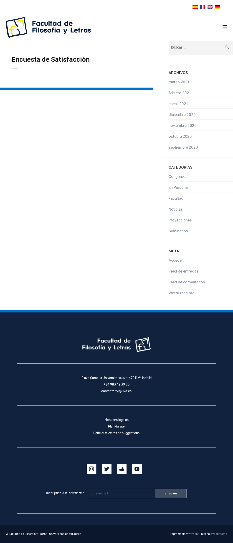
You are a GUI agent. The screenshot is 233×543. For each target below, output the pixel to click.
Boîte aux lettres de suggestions (116, 433)
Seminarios (178, 231)
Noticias (176, 209)
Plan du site (116, 426)
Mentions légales (116, 420)
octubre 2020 (180, 136)
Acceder (176, 260)
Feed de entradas (183, 271)
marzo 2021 (179, 82)
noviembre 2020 (183, 125)
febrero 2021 (180, 93)
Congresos (178, 176)
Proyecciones (180, 220)
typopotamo (219, 534)
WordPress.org (182, 293)
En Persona (178, 187)
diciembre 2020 (182, 114)
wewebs (193, 534)
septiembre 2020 (183, 147)
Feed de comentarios (187, 282)
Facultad (176, 198)
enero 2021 (178, 103)
